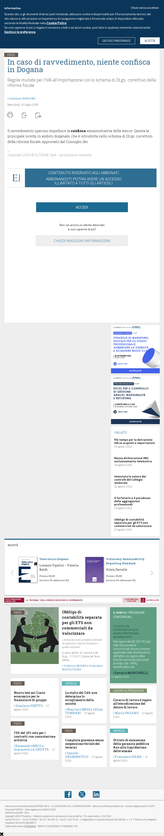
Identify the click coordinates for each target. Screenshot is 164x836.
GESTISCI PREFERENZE (116, 40)
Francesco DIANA (128, 757)
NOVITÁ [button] (13, 545)
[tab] (82, 544)
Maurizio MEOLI (79, 709)
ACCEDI (82, 207)
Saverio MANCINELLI (131, 673)
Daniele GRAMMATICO (76, 755)
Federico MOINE (75, 665)
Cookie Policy (56, 23)
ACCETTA (150, 40)
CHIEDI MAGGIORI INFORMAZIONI (82, 241)
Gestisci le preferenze (19, 32)
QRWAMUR (30, 826)
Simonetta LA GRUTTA (31, 749)
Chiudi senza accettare (145, 7)
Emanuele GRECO (28, 746)
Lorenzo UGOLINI (22, 98)
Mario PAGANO (127, 713)
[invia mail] (38, 115)
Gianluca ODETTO (29, 706)
